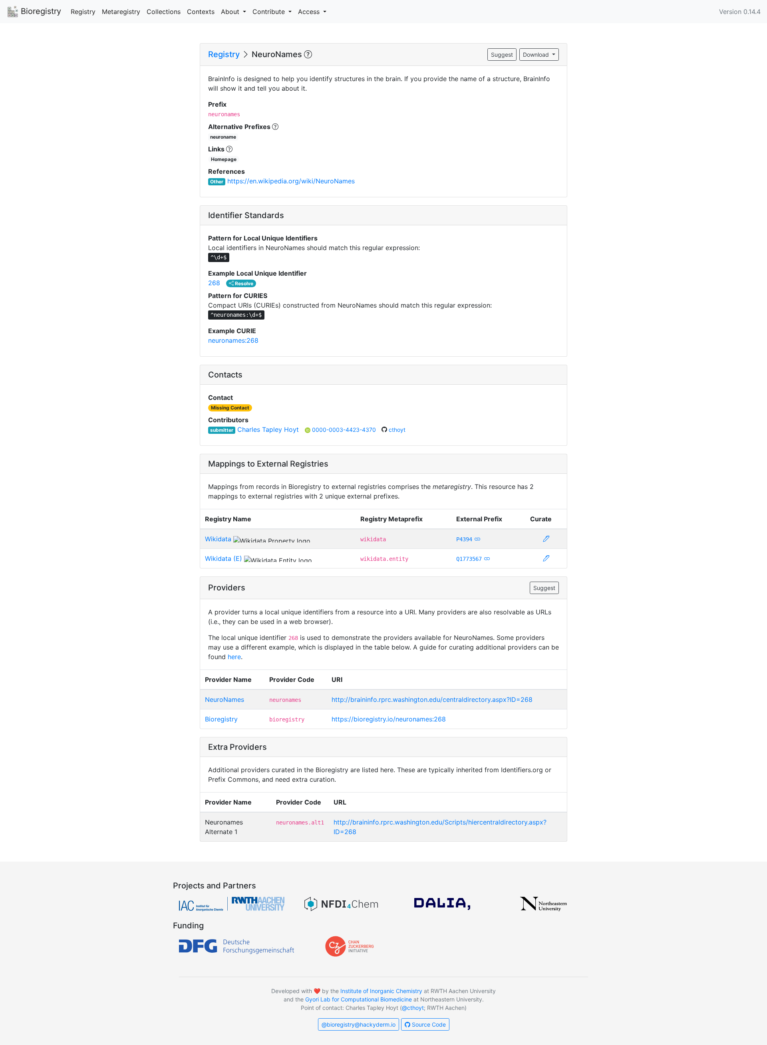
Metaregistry (121, 12)
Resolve (243, 283)
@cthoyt (413, 1007)
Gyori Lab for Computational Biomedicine (358, 999)
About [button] (231, 12)
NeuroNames (224, 699)
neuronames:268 (233, 340)
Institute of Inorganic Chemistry (381, 990)
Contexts (201, 12)
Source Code (428, 1024)
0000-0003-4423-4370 (345, 429)
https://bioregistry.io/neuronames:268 (389, 719)
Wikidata (218, 539)
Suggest (502, 54)
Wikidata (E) (223, 558)
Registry (83, 12)
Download (536, 54)
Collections (164, 12)
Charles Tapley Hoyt (268, 429)
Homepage (223, 159)
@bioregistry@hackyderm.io (358, 1024)
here (234, 657)
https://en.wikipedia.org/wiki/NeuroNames (291, 181)
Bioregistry (39, 11)
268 (214, 283)
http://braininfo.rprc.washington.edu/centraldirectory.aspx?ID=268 (432, 699)
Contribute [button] (269, 12)
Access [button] (310, 12)
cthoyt (397, 429)
